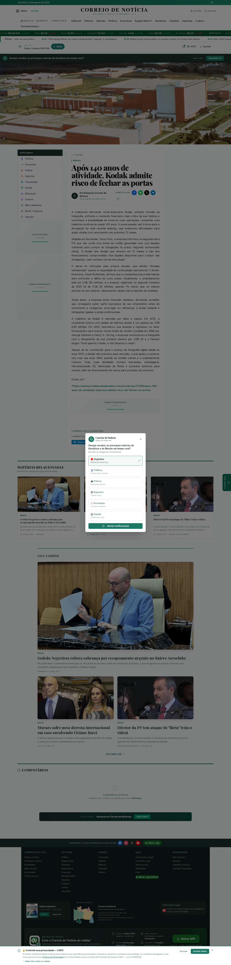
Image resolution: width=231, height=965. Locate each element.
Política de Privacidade (53, 957)
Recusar (183, 951)
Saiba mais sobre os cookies (37, 961)
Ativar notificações (118, 526)
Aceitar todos (200, 951)
